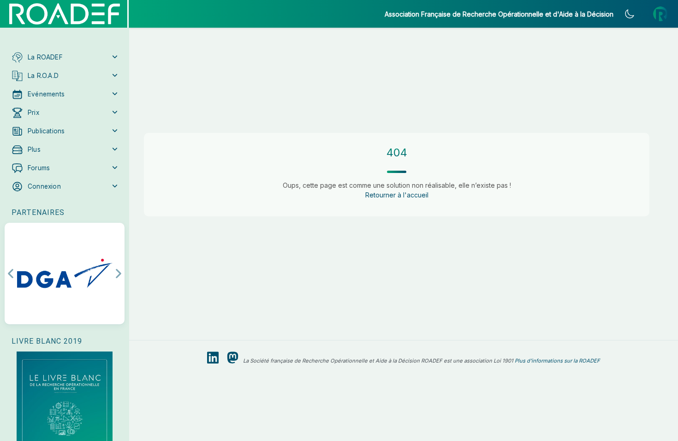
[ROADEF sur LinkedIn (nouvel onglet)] (213, 358)
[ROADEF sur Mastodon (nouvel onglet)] (232, 358)
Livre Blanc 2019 (47, 341)
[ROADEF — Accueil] (64, 13)
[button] (65, 57)
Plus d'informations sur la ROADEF (557, 361)
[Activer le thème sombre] (629, 14)
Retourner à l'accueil (396, 195)
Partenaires (38, 212)
